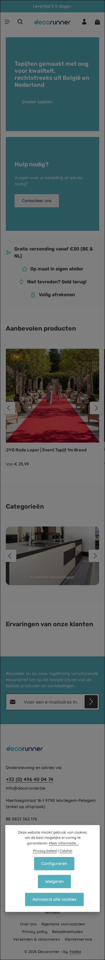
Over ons (28, 924)
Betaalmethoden (67, 931)
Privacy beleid (45, 851)
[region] (52, 408)
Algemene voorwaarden (63, 924)
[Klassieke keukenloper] (52, 555)
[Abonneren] (91, 701)
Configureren (54, 863)
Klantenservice (78, 939)
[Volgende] (96, 408)
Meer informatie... (63, 843)
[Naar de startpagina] (52, 21)
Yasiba (75, 951)
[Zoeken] (20, 22)
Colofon (66, 851)
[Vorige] (9, 408)
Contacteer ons (37, 200)
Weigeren (54, 881)
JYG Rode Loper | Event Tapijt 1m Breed (46, 450)
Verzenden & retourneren (36, 939)
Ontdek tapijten (37, 101)
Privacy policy (35, 931)
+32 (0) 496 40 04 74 (29, 779)
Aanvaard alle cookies (54, 899)
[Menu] (7, 22)
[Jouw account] (84, 22)
